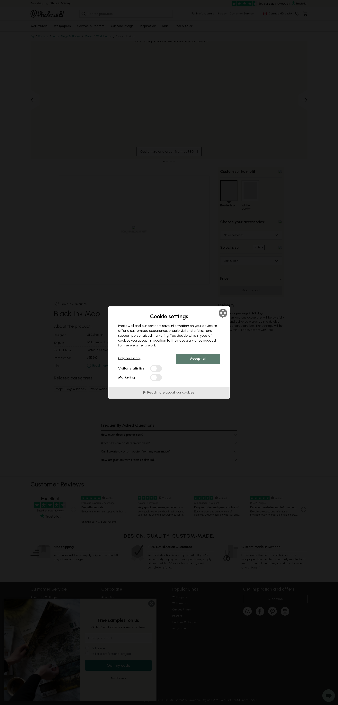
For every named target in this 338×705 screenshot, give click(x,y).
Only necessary (129, 358)
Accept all (198, 358)
